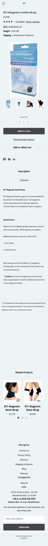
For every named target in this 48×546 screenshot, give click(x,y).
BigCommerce (27, 536)
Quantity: (24, 117)
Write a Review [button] (33, 21)
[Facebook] (4, 159)
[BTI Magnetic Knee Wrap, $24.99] (32, 392)
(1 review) (20, 21)
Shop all (24, 483)
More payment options (24, 139)
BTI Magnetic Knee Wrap (33, 408)
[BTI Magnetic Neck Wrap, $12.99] (12, 392)
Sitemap (24, 473)
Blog (24, 468)
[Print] (14, 159)
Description (24, 171)
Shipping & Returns (24, 464)
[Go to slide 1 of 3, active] (18, 418)
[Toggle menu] (3, 3)
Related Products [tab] (24, 372)
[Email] (9, 159)
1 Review (24, 180)
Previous (3, 396)
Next (41, 396)
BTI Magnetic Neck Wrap (12, 408)
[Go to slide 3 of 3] (26, 418)
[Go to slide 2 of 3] (22, 418)
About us (24, 459)
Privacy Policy (24, 455)
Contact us (24, 450)
